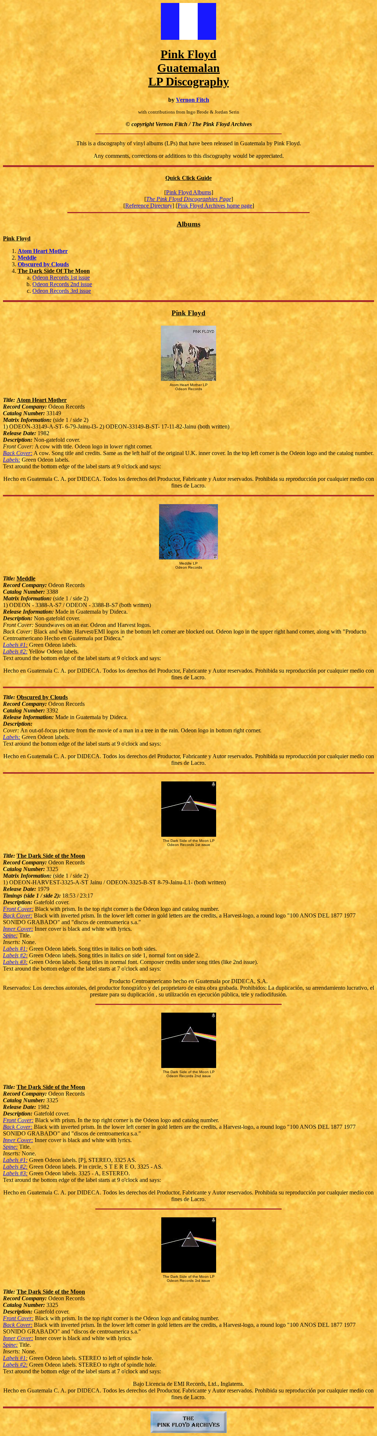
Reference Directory (148, 205)
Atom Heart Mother (43, 251)
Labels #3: (15, 962)
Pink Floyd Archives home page (214, 205)
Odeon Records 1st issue (61, 277)
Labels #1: (15, 645)
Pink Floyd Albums (188, 192)
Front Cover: (18, 909)
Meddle (27, 257)
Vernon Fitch (192, 100)
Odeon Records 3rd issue (61, 291)
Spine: (10, 935)
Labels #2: (15, 651)
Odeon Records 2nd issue (62, 284)
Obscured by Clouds (43, 264)
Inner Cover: (18, 929)
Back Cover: (17, 453)
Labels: (11, 460)
